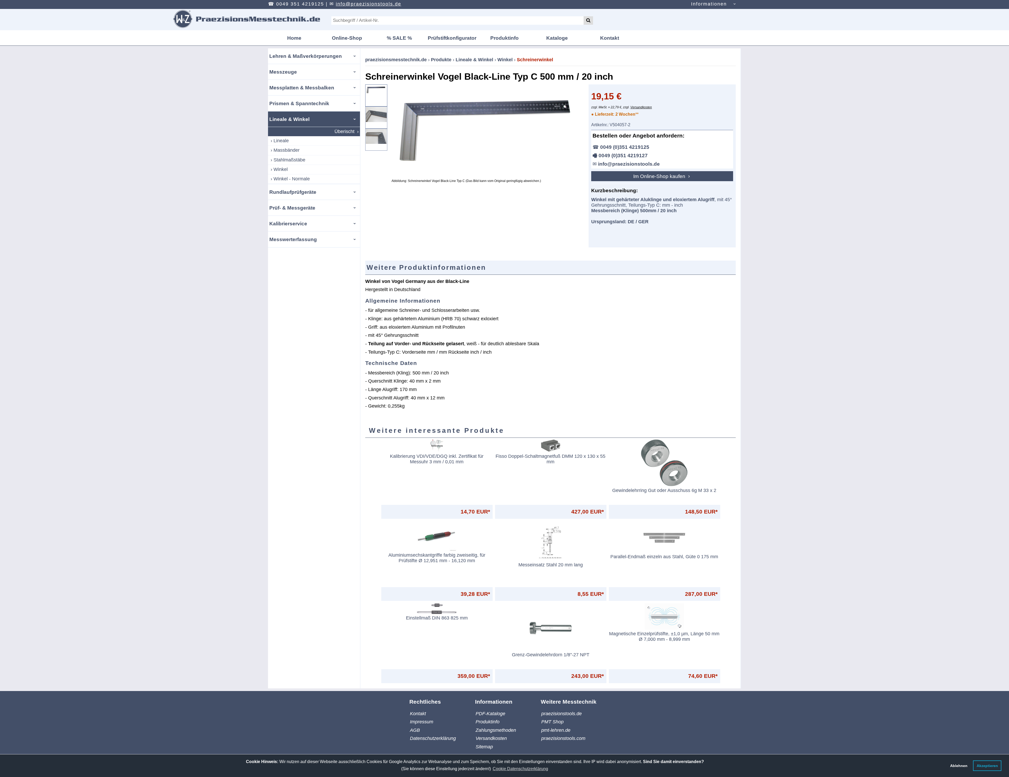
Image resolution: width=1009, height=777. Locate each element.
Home (294, 38)
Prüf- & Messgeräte (292, 208)
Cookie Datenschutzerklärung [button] (520, 768)
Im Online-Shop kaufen (660, 176)
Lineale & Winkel (289, 119)
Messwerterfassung (293, 239)
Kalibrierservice (288, 223)
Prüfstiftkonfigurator (452, 38)
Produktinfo (504, 38)
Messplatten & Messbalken (301, 87)
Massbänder (287, 150)
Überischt (344, 131)
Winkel (281, 169)
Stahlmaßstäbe (289, 159)
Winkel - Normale (292, 178)
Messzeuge (283, 72)
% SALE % (399, 38)
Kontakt (609, 38)
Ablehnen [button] (958, 766)
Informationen (709, 4)
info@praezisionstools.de (368, 4)
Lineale (281, 140)
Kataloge (557, 38)
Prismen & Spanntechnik (299, 103)
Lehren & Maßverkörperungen (305, 56)
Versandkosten (641, 107)
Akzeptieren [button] (987, 766)
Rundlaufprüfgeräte (292, 192)
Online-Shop (347, 38)
